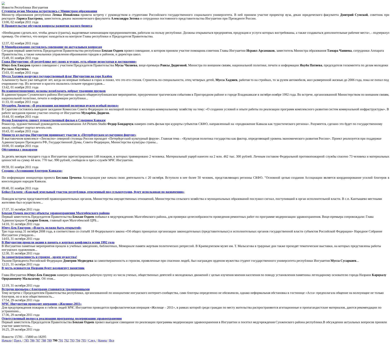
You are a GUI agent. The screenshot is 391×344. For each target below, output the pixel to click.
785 (26, 340)
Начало (7, 340)
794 (77, 340)
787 (37, 340)
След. (92, 340)
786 (32, 340)
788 (43, 340)
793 (72, 340)
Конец (102, 340)
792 (66, 340)
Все (111, 340)
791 (60, 340)
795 (83, 340)
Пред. (18, 340)
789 (49, 340)
